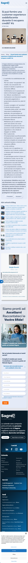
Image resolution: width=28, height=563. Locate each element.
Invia (5, 403)
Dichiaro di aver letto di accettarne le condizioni (12, 397)
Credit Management (7, 483)
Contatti (18, 460)
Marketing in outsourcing (8, 487)
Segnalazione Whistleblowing (20, 473)
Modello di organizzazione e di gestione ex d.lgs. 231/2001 (21, 465)
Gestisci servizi (14, 546)
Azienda (3, 458)
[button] (26, 533)
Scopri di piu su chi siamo (18, 437)
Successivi (18, 196)
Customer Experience (8, 485)
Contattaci (5, 437)
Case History (4, 469)
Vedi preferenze (14, 558)
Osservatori (19, 458)
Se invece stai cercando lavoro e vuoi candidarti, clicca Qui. (13, 367)
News (2, 466)
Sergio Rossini (14, 267)
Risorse (18, 470)
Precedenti (10, 196)
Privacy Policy (14, 561)
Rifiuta (14, 554)
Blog (2, 471)
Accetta (14, 550)
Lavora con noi (5, 464)
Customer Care (18, 483)
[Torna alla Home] (5, 3)
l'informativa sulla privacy (17, 396)
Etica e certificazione (4, 461)
